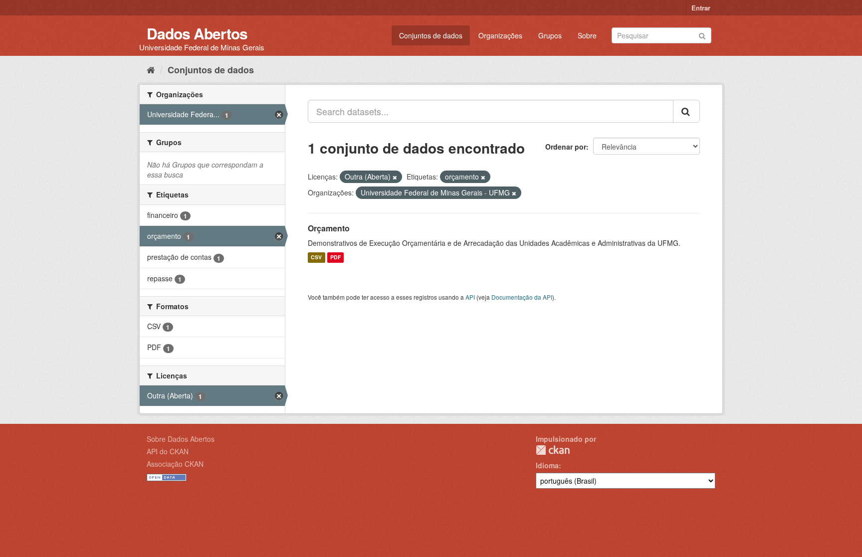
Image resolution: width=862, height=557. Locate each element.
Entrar (700, 7)
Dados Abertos (197, 33)
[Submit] (702, 34)
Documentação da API (521, 297)
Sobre (587, 35)
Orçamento (329, 228)
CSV (316, 257)
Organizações (500, 35)
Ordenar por (565, 147)
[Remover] (395, 177)
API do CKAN (168, 451)
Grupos (550, 35)
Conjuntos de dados (430, 35)
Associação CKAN (175, 464)
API (470, 297)
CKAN (553, 450)
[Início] (151, 69)
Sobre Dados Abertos (181, 439)
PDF (335, 257)
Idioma (547, 465)
